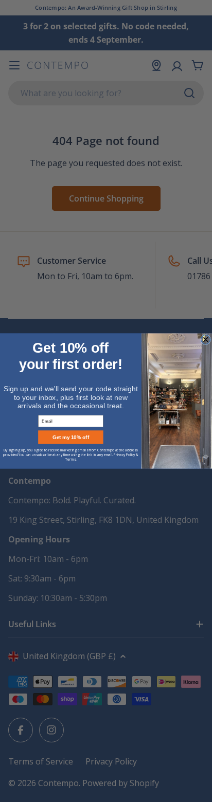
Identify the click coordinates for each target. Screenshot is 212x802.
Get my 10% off (70, 437)
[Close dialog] (205, 339)
